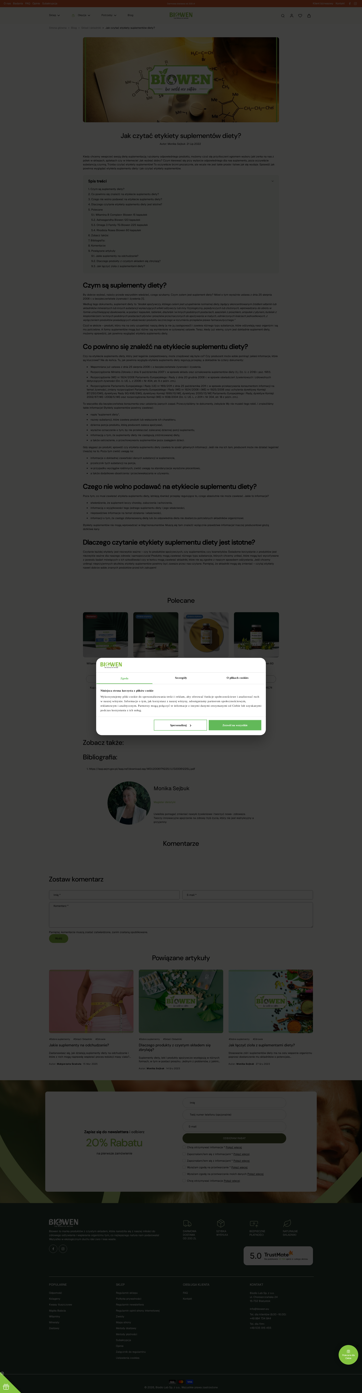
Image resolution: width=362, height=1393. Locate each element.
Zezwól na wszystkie (235, 725)
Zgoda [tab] (124, 678)
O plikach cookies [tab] (238, 677)
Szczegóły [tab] (181, 677)
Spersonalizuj (178, 725)
